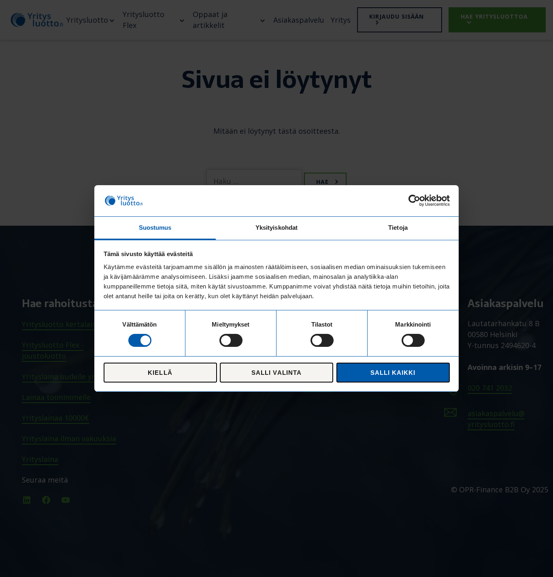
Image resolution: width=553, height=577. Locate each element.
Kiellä (160, 372)
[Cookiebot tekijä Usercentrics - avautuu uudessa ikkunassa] (414, 200)
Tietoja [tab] (398, 227)
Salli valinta (276, 372)
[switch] (230, 340)
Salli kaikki (393, 372)
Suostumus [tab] (155, 227)
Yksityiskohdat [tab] (276, 227)
